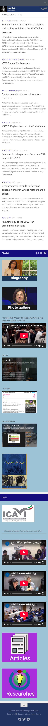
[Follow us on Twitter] (41, 253)
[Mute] (39, 346)
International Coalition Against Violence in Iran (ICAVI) (23, 531)
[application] (24, 335)
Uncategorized (19, 60)
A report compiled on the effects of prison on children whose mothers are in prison (24, 189)
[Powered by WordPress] (16, 714)
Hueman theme (36, 714)
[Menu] (45, 3)
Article (5, 91)
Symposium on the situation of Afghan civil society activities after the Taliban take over (22, 28)
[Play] (5, 346)
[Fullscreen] (43, 346)
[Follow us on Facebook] (37, 253)
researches (6, 21)
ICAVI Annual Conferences (16, 63)
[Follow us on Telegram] (44, 253)
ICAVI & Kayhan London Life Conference (23, 126)
